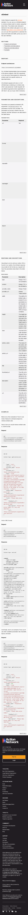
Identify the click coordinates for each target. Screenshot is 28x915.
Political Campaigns (7, 777)
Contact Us (5, 808)
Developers (5, 842)
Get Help (5, 840)
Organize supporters (7, 818)
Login (14, 760)
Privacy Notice (6, 906)
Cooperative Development (9, 825)
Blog (4, 831)
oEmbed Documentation (8, 848)
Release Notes (6, 829)
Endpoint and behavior (10, 44)
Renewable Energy (6, 908)
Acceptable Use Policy (7, 909)
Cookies (13, 908)
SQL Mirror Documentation (9, 844)
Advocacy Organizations (8, 775)
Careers (4, 806)
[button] (24, 5)
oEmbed (20, 20)
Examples (7, 50)
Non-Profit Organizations (8, 771)
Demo (4, 802)
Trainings (5, 838)
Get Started (5, 800)
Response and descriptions (11, 48)
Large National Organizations (9, 773)
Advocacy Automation (8, 793)
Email (4, 783)
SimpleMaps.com (6, 886)
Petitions (5, 787)
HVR (10, 891)
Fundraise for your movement (10, 815)
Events (4, 789)
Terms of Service (13, 906)
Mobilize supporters (7, 817)
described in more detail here (15, 30)
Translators (18, 908)
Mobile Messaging (7, 785)
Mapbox (14, 880)
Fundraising (5, 791)
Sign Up (14, 756)
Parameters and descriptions (12, 46)
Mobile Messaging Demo (8, 804)
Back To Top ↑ (23, 94)
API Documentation (7, 846)
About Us (5, 827)
